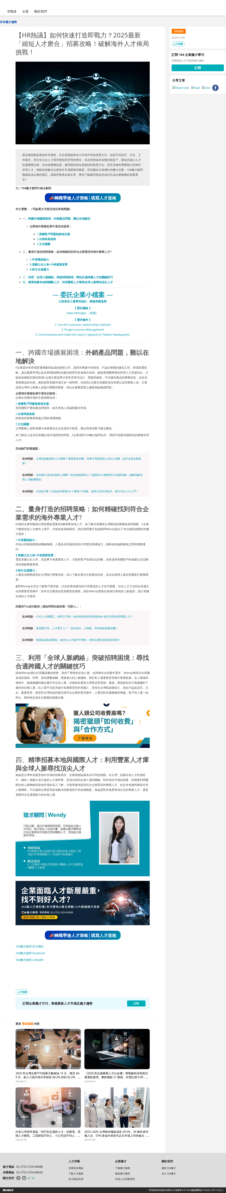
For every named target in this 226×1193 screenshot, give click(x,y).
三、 (68, 277)
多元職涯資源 (76, 1179)
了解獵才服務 (122, 1168)
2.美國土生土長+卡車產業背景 (49, 264)
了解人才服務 (76, 1173)
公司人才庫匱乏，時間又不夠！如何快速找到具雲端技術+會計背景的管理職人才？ (84, 616)
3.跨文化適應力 (39, 269)
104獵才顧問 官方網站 (30, 946)
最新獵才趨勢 (122, 1173)
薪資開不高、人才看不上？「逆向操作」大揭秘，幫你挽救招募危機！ (77, 628)
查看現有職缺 (76, 1168)
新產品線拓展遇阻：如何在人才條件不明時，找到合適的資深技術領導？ (78, 640)
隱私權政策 (8, 1190)
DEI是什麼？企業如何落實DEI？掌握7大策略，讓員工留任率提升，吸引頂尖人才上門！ (87, 491)
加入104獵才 (169, 1173)
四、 (68, 282)
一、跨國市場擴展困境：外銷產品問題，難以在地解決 (56, 218)
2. (46, 239)
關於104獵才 (169, 1168)
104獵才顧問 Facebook (30, 953)
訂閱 (198, 68)
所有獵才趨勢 (8, 22)
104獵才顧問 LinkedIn (30, 960)
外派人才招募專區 (125, 1179)
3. (43, 244)
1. (53, 234)
